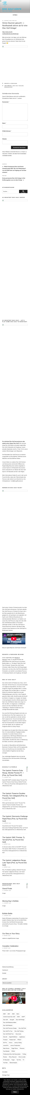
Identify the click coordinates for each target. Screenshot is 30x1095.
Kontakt (4, 973)
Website (4, 139)
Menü (15, 15)
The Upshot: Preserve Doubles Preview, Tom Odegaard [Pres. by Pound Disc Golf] (14, 795)
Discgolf (12, 1019)
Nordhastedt (8, 87)
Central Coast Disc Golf (9, 1016)
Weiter (15, 1092)
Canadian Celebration (10, 946)
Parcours (22, 1048)
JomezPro (5, 1045)
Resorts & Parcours (10, 83)
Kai (16, 20)
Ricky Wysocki (13, 1057)
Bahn (18, 1014)
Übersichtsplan (13, 1062)
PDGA (13, 1051)
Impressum (5, 970)
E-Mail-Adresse (6, 131)
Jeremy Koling (18, 1042)
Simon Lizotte (22, 1057)
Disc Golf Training (18, 1031)
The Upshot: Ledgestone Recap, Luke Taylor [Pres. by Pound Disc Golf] (14, 862)
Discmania (18, 1034)
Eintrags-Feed (5, 1075)
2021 (9, 1014)
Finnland (5, 1039)
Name (4, 123)
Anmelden (4, 1072)
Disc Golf (5, 1019)
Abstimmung (8, 85)
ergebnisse (22, 1037)
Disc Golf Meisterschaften (9, 1022)
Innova (10, 1042)
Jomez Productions (15, 1045)
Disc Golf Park (22, 1028)
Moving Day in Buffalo (10, 901)
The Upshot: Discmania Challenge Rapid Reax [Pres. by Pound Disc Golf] (15, 818)
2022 (13, 1014)
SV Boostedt (6, 1060)
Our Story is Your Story (11, 933)
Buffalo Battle (7, 913)
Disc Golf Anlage (18, 85)
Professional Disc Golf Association (11, 884)
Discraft (5, 1037)
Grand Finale (7, 888)
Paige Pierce (14, 1048)
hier (25, 758)
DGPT (23, 1016)
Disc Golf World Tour (8, 1034)
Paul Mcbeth (6, 1051)
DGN (18, 1016)
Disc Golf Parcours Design (10, 1028)
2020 (4, 1014)
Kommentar (5, 102)
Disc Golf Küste (11, 9)
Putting (24, 1054)
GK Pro (5, 1042)
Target (13, 1060)
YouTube (5, 1062)
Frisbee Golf (12, 1039)
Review (5, 1057)
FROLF (19, 1039)
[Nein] (28, 1086)
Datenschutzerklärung (7, 967)
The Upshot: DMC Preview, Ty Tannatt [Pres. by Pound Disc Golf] (13, 839)
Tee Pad (19, 1060)
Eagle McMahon (13, 1037)
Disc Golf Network (7, 1025)
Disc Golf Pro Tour (7, 1031)
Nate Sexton (6, 1048)
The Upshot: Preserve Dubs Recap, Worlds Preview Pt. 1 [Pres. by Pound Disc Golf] (13, 772)
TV (23, 1060)
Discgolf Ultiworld (9, 767)
